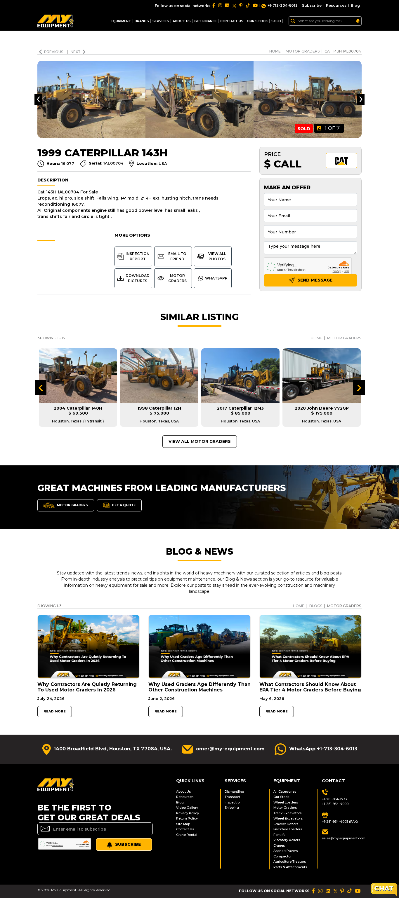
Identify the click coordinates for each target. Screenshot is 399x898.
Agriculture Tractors (289, 861)
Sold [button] (276, 21)
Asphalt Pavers (285, 851)
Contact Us (185, 829)
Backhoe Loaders (287, 829)
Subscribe (312, 5)
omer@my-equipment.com (230, 749)
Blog (355, 5)
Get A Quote (123, 505)
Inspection (233, 802)
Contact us (231, 21)
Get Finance (205, 21)
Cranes (279, 845)
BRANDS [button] (142, 21)
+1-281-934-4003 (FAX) (340, 822)
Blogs (315, 606)
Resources (336, 5)
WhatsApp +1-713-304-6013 (323, 749)
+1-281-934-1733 (334, 799)
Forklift (279, 835)
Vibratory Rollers (286, 840)
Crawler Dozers (285, 824)
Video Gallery (187, 808)
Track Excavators (287, 813)
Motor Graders (303, 51)
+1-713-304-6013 (283, 5)
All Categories (284, 791)
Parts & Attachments (290, 867)
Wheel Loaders (285, 802)
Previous (54, 52)
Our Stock (281, 797)
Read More (55, 711)
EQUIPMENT (121, 21)
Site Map (183, 824)
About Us (182, 21)
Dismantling (234, 791)
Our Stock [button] (257, 21)
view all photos (217, 256)
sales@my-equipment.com (342, 838)
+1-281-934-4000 (335, 804)
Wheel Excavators (288, 818)
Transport (232, 797)
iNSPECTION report (138, 256)
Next (76, 52)
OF (332, 128)
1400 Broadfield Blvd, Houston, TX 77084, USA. (113, 749)
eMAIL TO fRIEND (177, 256)
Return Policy (187, 818)
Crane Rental (186, 835)
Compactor (282, 856)
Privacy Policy (187, 813)
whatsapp (216, 278)
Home (275, 51)
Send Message (314, 280)
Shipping (232, 808)
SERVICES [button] (160, 21)
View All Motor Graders (200, 441)
